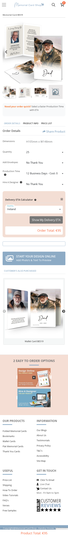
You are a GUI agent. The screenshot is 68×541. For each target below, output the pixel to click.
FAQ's (6, 500)
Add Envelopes (10, 162)
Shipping (7, 485)
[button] (34, 199)
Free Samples (9, 510)
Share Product (55, 131)
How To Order (10, 490)
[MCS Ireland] (29, 5)
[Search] (53, 4)
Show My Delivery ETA (46, 220)
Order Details (12, 123)
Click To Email (47, 480)
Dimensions (9, 141)
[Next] (61, 51)
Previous (4, 311)
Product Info (30, 123)
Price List (46, 123)
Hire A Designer (10, 182)
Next (63, 311)
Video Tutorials (10, 495)
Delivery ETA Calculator (19, 199)
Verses (6, 505)
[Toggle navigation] (5, 4)
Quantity (7, 151)
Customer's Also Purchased (20, 270)
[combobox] (44, 152)
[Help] (4, 174)
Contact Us (45, 488)
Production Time (11, 171)
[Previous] (6, 51)
